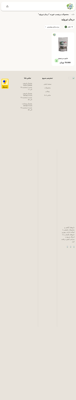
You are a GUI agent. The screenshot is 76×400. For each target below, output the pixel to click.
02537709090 (27, 85)
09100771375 (27, 95)
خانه (73, 14)
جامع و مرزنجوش (63, 58)
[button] (11, 6)
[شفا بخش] (70, 6)
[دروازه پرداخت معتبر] (5, 84)
